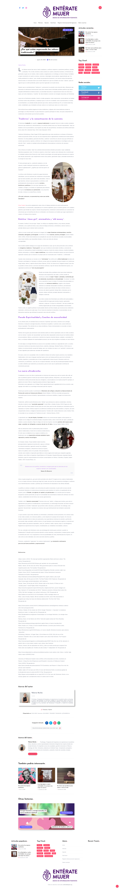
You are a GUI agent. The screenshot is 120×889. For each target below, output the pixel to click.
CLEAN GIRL (34, 713)
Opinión (47, 22)
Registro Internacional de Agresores (67, 22)
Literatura (95, 64)
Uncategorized (95, 72)
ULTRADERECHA (66, 713)
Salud (80, 72)
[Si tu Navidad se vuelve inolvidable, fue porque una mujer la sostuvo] (81, 41)
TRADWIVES (58, 713)
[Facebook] (19, 7)
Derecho (81, 64)
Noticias (40, 22)
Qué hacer (53, 22)
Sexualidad (87, 72)
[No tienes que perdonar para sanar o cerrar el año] (81, 49)
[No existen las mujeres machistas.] (81, 34)
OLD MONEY (46, 713)
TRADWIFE (52, 713)
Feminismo (45, 709)
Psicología (88, 70)
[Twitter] (23, 7)
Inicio (35, 22)
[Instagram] (26, 7)
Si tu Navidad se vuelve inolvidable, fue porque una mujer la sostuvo (45, 786)
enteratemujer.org (67, 884)
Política (81, 70)
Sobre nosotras (82, 22)
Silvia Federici (22, 205)
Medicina (81, 67)
